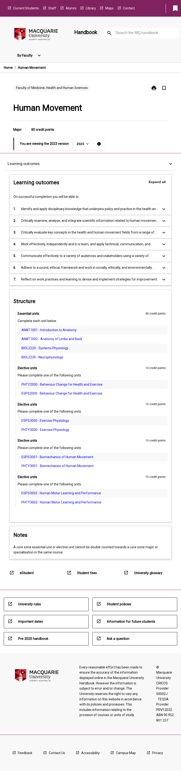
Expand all (157, 182)
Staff (52, 8)
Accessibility (90, 753)
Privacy (157, 753)
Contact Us (57, 753)
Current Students (26, 8)
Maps (109, 8)
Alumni (71, 8)
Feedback (25, 753)
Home (8, 67)
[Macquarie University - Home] (36, 35)
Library (91, 8)
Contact (129, 8)
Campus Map (126, 753)
